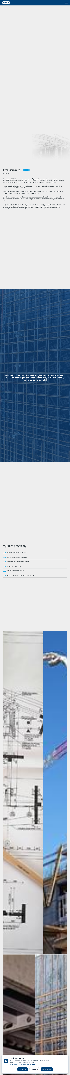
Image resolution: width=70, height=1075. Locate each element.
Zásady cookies (13, 1064)
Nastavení (34, 1069)
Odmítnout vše (46, 1069)
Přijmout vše (22, 1069)
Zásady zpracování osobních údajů (27, 1064)
